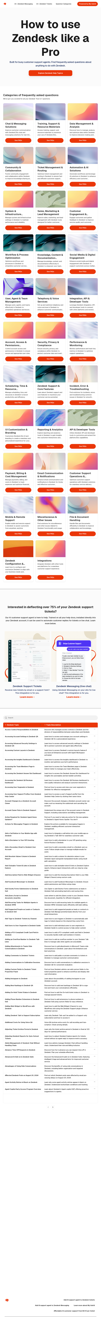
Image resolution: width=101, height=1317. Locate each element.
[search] (53, 717)
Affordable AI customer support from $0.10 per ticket (74, 1311)
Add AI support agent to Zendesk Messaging (52, 1305)
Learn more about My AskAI (84, 1305)
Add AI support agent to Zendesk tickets (79, 1300)
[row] (23, 725)
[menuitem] (23, 4)
